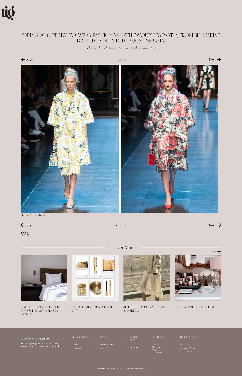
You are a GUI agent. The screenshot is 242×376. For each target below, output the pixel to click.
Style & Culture (114, 48)
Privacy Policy (185, 351)
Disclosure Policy (187, 348)
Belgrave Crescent (156, 345)
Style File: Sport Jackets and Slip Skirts (144, 309)
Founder (77, 348)
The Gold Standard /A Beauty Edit (93, 309)
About (76, 344)
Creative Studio (107, 344)
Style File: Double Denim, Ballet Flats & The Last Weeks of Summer (44, 311)
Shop (102, 348)
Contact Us (184, 344)
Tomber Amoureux (157, 351)
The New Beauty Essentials (194, 307)
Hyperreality (132, 347)
